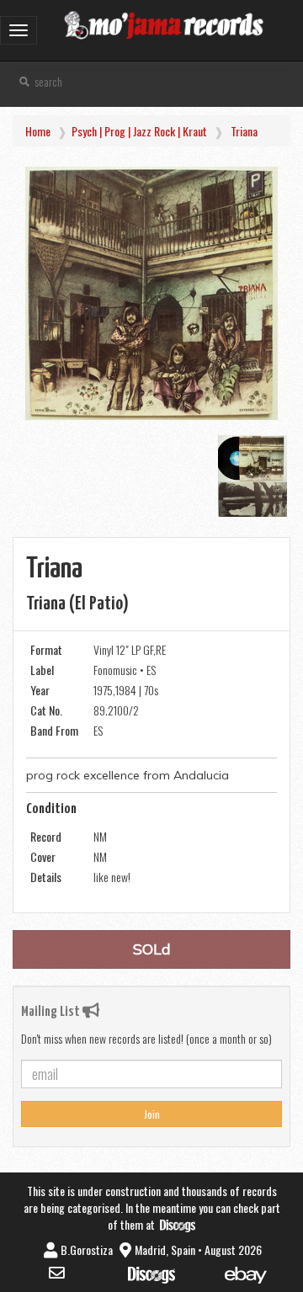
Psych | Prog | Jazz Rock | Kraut (139, 131)
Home (37, 131)
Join (152, 1114)
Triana (244, 131)
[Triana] (151, 293)
